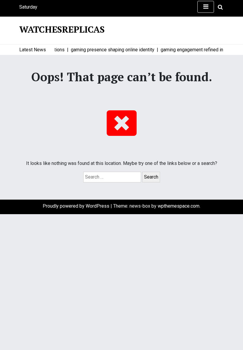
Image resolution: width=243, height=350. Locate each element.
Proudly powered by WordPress (77, 206)
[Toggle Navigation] (205, 7)
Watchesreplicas (62, 29)
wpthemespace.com (178, 206)
